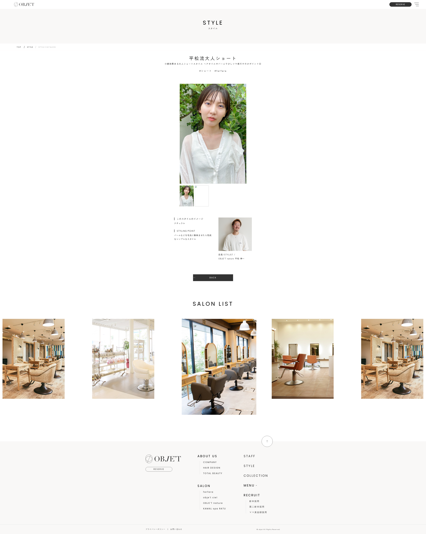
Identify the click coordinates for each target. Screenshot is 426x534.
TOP (19, 47)
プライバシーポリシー (155, 529)
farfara (208, 491)
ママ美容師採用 (258, 512)
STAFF (249, 456)
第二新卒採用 (257, 506)
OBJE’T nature (213, 503)
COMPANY (210, 462)
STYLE (30, 47)
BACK (213, 277)
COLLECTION (256, 476)
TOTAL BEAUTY (212, 473)
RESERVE (400, 4)
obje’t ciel (210, 497)
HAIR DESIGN (211, 467)
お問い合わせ (176, 529)
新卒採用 (254, 501)
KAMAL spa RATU (214, 508)
